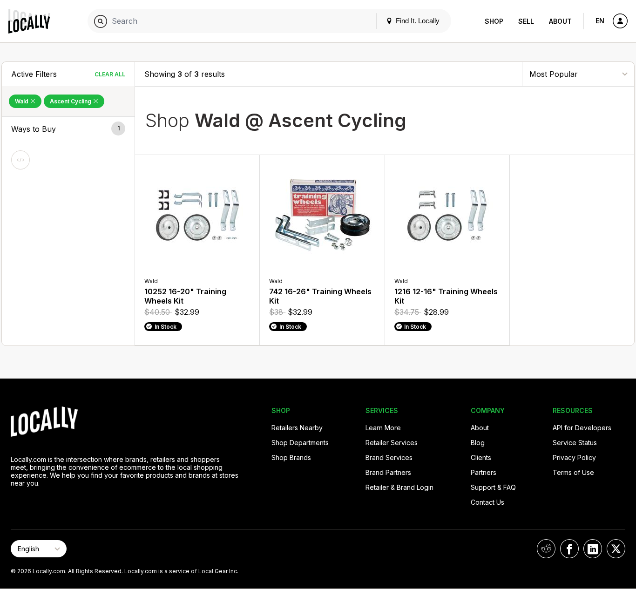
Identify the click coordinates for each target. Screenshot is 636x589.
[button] (68, 129)
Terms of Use (573, 472)
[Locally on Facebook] (569, 548)
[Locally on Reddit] (546, 548)
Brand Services (389, 457)
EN (599, 21)
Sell (526, 21)
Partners (483, 472)
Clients (481, 457)
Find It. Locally (417, 21)
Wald (22, 101)
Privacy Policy (574, 457)
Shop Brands (291, 457)
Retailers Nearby (297, 428)
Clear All (110, 74)
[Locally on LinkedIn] (592, 548)
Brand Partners (388, 472)
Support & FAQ (493, 487)
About (560, 21)
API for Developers (582, 428)
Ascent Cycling (71, 101)
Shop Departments (300, 443)
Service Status (575, 443)
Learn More (383, 428)
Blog (478, 443)
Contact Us (487, 502)
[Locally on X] (616, 548)
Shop (494, 21)
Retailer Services (391, 443)
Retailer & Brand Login (399, 487)
